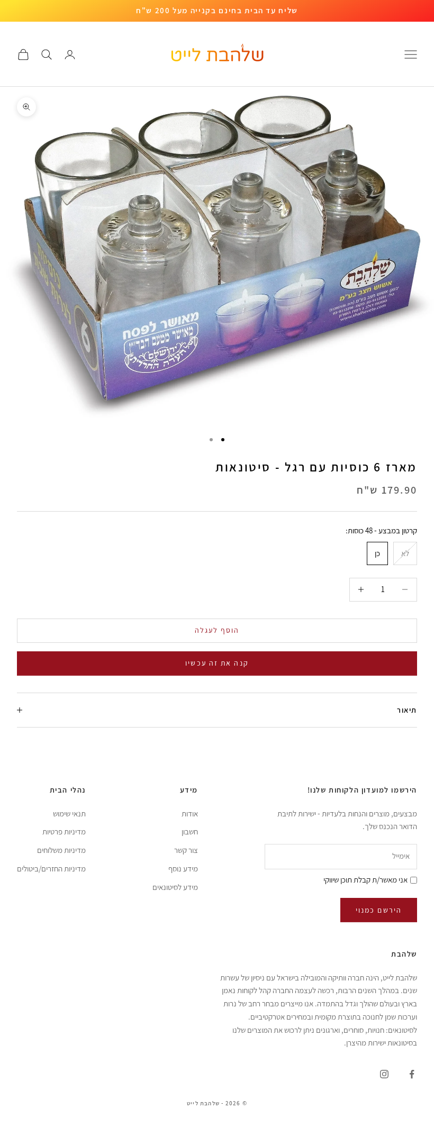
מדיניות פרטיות (64, 831)
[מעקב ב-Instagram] (384, 1074)
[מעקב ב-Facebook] (411, 1074)
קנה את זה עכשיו (217, 663)
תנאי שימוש (69, 813)
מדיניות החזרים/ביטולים (51, 869)
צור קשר (186, 850)
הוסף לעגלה (217, 630)
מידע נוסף (183, 869)
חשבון (190, 831)
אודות (190, 813)
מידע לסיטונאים (175, 887)
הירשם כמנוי (379, 910)
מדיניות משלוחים (61, 850)
